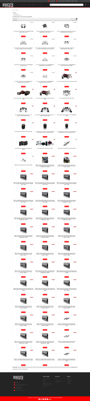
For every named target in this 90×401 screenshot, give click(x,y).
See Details (23, 171)
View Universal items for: (20, 369)
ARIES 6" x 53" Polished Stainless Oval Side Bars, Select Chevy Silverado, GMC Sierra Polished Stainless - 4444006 (23, 359)
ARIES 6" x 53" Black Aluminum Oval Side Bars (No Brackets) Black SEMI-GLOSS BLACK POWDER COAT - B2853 (66, 324)
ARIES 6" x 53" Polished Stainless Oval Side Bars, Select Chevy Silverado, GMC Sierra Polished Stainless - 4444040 (45, 359)
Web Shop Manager (58, 397)
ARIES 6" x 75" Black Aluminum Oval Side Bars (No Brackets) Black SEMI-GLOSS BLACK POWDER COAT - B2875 (66, 360)
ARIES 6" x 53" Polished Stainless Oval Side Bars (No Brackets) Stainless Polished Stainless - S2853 (66, 342)
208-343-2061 (17, 382)
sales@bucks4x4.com (19, 390)
